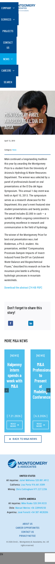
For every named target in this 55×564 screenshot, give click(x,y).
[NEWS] (14, 355)
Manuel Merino (22, 507)
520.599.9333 (40, 503)
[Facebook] (10, 323)
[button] (27, 554)
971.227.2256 (40, 489)
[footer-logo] (27, 460)
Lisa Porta (26, 484)
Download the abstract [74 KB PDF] (23, 287)
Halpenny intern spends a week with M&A (14, 375)
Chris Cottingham (24, 489)
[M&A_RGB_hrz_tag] (19, 3)
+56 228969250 (38, 507)
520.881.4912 (42, 480)
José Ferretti (24, 512)
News (14, 150)
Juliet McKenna (27, 480)
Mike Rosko (27, 503)
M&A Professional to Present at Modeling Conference (42, 381)
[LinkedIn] (31, 323)
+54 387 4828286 (39, 512)
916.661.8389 (38, 484)
